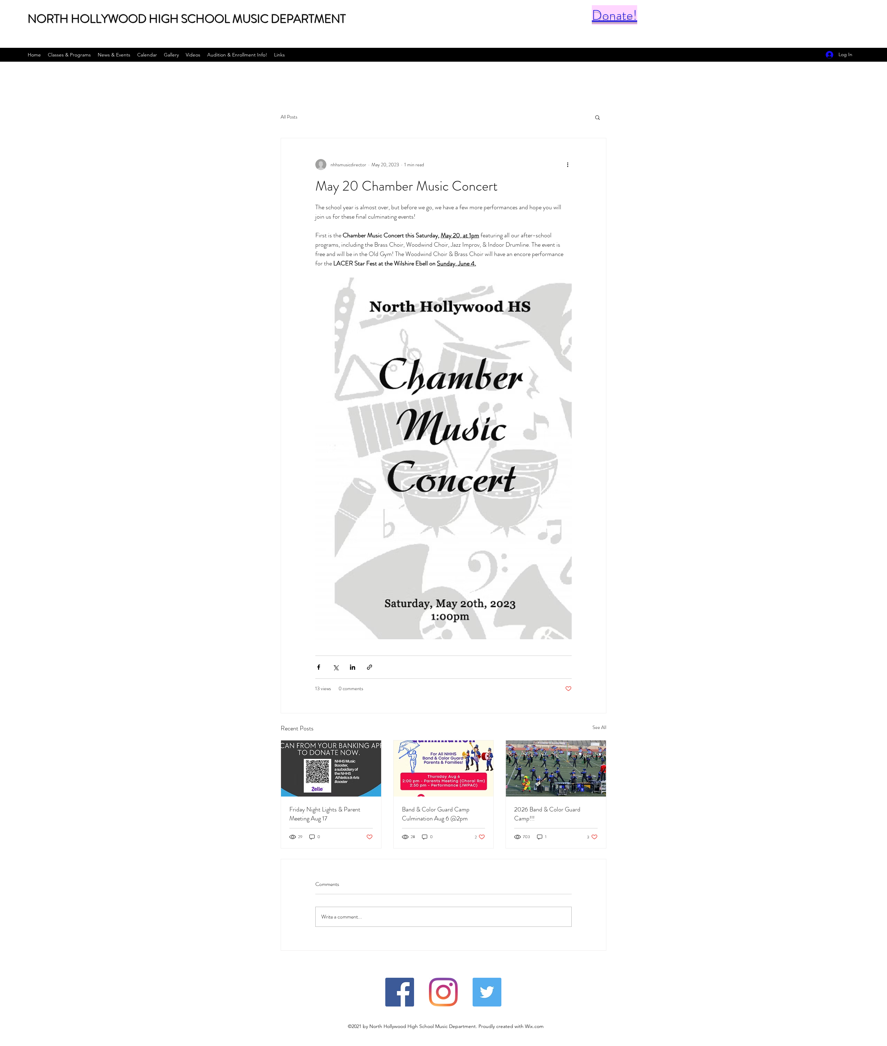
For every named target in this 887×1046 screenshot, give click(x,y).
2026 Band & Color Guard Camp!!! (547, 814)
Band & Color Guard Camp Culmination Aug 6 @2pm (435, 814)
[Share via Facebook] (318, 667)
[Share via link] (369, 667)
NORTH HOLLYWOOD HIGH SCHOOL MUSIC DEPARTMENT (187, 18)
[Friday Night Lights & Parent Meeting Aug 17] (331, 768)
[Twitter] (487, 992)
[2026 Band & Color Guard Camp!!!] (556, 768)
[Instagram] (443, 992)
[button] (597, 117)
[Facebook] (399, 992)
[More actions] (567, 164)
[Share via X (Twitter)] (335, 667)
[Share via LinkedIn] (352, 667)
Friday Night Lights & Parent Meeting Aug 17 (324, 814)
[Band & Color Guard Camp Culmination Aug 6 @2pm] (444, 768)
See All (599, 727)
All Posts (289, 117)
